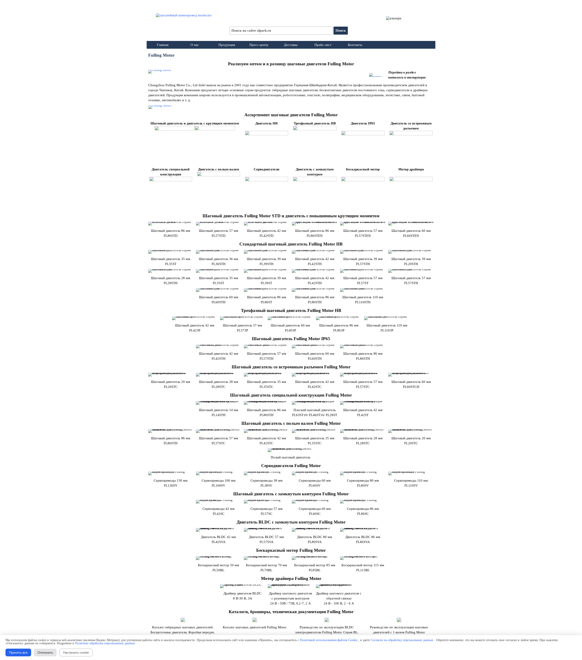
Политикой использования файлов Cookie (328, 640)
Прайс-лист (322, 45)
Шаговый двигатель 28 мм (170, 278)
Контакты (355, 45)
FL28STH (171, 283)
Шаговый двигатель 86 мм (314, 297)
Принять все (18, 652)
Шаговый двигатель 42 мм (314, 278)
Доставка (291, 45)
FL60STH (219, 302)
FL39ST (266, 283)
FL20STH (411, 264)
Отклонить (45, 652)
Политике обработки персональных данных (105, 643)
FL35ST (218, 283)
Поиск (341, 30)
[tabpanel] (291, 64)
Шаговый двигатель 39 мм (411, 259)
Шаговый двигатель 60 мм (218, 297)
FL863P (338, 330)
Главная (162, 45)
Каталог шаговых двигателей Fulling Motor (254, 627)
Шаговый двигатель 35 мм (218, 278)
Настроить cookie (76, 652)
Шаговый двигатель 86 (339, 325)
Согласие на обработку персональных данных (402, 640)
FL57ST (363, 283)
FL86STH (315, 302)
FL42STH (315, 283)
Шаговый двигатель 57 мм (363, 278)
